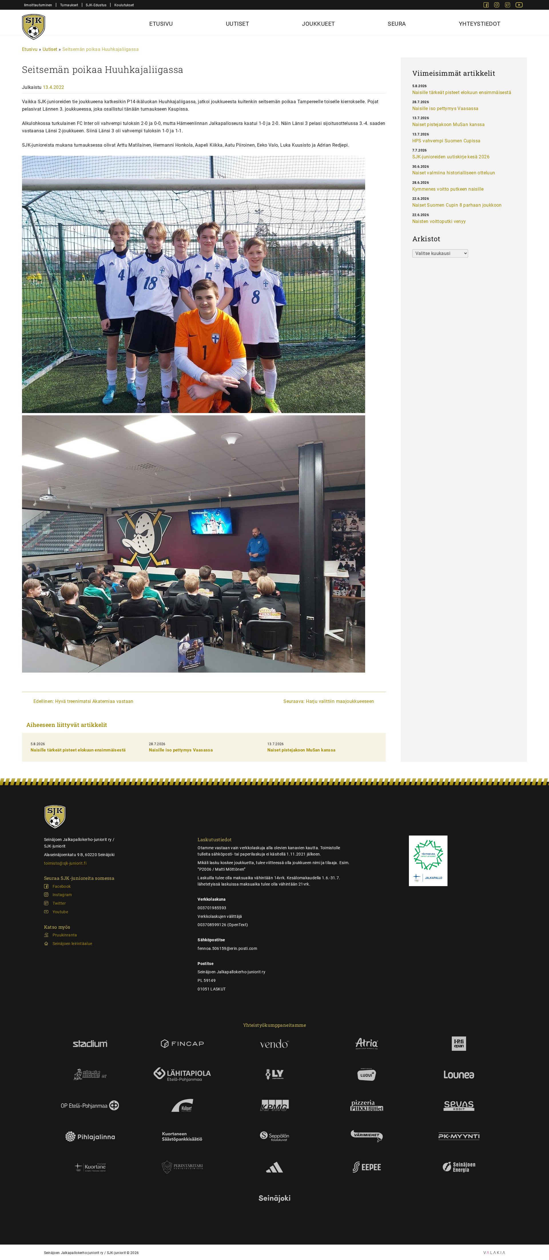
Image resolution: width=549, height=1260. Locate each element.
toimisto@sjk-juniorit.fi (65, 863)
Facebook (62, 886)
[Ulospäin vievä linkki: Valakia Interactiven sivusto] (494, 1252)
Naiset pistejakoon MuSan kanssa (301, 750)
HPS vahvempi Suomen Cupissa (446, 140)
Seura (397, 23)
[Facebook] (487, 6)
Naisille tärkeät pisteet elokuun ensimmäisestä (78, 750)
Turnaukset (69, 5)
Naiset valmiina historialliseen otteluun (453, 173)
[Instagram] (497, 6)
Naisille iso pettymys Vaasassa (181, 750)
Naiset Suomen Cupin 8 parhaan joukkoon (457, 205)
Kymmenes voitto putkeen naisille (448, 189)
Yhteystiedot (480, 23)
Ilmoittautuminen (38, 5)
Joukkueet (318, 23)
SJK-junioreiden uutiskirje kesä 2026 (451, 157)
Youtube (60, 912)
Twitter (59, 903)
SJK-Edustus (96, 5)
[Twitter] (508, 6)
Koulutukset (124, 5)
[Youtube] (519, 6)
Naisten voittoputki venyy (439, 221)
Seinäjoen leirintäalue (72, 943)
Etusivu (161, 23)
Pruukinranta (65, 935)
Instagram (62, 894)
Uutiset (237, 23)
